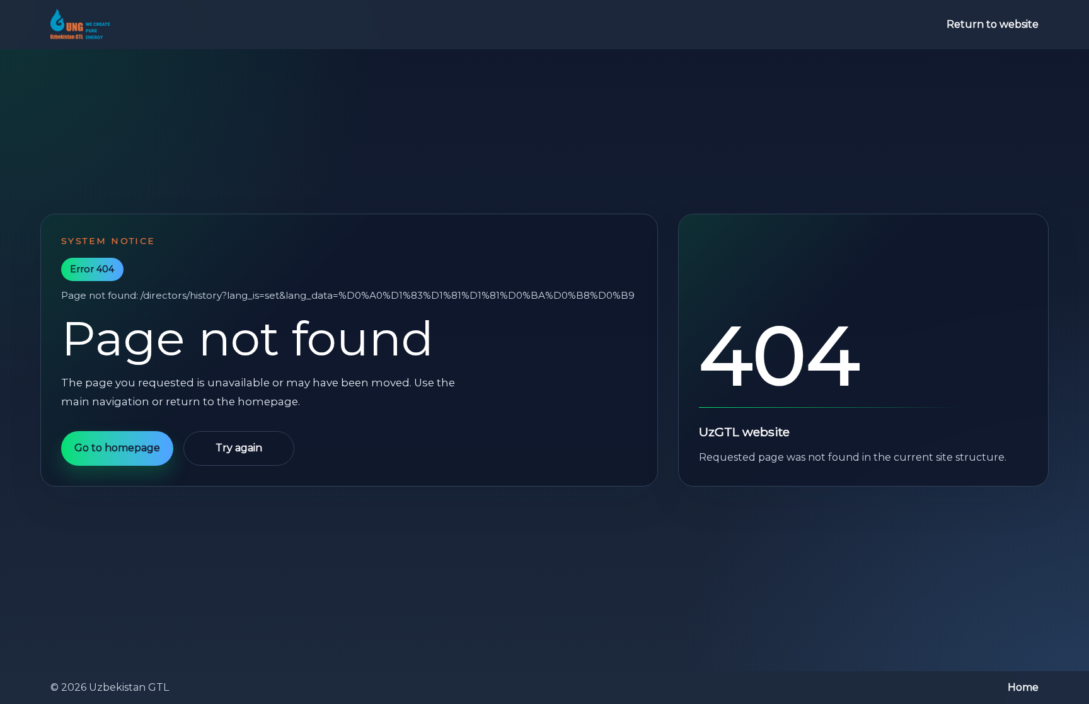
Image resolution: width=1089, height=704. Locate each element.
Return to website (993, 24)
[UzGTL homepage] (80, 24)
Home (1023, 687)
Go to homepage (117, 448)
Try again (239, 448)
